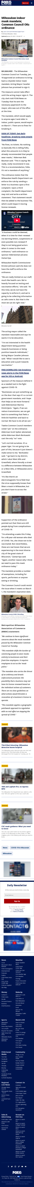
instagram (15, 1166)
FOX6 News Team (21, 1093)
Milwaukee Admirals (4, 1040)
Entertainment (5, 971)
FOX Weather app (21, 974)
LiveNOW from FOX (20, 1035)
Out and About (20, 1003)
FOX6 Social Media (6, 1053)
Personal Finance (6, 1001)
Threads (3, 1066)
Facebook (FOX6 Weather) (6, 1074)
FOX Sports (19, 1041)
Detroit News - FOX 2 (5, 1096)
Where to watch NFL (20, 1120)
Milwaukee (7, 853)
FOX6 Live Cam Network (20, 971)
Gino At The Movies (19, 1010)
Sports (4, 1020)
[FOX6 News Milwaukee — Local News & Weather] (6, 3)
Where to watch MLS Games (20, 1156)
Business (4, 1003)
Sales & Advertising (6, 1116)
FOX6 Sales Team (6, 1119)
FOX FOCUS (4, 1125)
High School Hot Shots (6, 1033)
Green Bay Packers (7, 1026)
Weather (19, 960)
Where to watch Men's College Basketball (20, 1142)
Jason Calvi (6, 31)
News (15, 34)
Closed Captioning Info (21, 1105)
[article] (17, 735)
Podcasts (4, 973)
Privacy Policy (19, 910)
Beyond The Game (7, 1031)
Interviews (19, 1005)
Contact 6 (4, 995)
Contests (18, 1085)
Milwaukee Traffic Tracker (21, 1014)
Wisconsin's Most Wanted (6, 965)
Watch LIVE (20, 1020)
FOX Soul (18, 1043)
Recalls (3, 999)
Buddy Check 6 (20, 1063)
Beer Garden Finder (19, 1057)
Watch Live (25, 3)
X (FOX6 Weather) (6, 1078)
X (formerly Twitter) (4, 1071)
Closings (18, 978)
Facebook (4, 1059)
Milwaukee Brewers (4, 1023)
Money (4, 992)
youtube (22, 1166)
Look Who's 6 (20, 998)
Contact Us (20, 1082)
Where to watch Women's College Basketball (21, 1147)
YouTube (4, 1057)
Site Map (4, 987)
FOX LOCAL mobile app (4, 982)
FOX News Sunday (21, 1045)
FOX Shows (19, 1047)
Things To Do (20, 1055)
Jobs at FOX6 (19, 1095)
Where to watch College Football (20, 1124)
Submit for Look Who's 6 (20, 995)
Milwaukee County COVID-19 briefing (12, 614)
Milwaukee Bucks (6, 1037)
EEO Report (19, 1098)
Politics (3, 975)
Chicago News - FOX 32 (6, 1088)
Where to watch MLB (20, 1128)
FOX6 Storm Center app (19, 967)
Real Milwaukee (20, 1001)
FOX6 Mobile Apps (21, 1091)
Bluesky (3, 1068)
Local (3, 963)
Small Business (5, 1006)
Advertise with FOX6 (5, 1122)
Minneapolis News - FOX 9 (6, 1092)
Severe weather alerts (20, 963)
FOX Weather (19, 976)
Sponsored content (4, 1128)
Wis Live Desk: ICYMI (20, 1029)
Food (17, 1007)
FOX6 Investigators (7, 969)
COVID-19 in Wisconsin (20, 848)
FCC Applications (20, 1102)
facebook (8, 1166)
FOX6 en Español (6, 985)
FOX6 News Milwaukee (7, 34)
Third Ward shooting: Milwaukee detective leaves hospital (14, 746)
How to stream (20, 1022)
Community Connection (19, 1068)
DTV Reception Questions (20, 1109)
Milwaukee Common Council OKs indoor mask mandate (15, 59)
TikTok (3, 1063)
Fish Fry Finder (20, 1061)
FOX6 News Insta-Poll (6, 978)
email (25, 1166)
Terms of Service (18, 911)
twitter (11, 1166)
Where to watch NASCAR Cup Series (20, 1132)
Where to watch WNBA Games (20, 1152)
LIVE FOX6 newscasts (19, 1025)
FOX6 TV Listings (20, 1032)
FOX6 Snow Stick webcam (20, 984)
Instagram (4, 1061)
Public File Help (20, 1100)
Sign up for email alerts (20, 1088)
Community (20, 1052)
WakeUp (19, 992)
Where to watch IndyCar (20, 1137)
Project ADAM (20, 1065)
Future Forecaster (21, 981)
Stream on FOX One (20, 1116)
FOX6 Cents (4, 997)
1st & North (4, 1028)
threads (18, 1166)
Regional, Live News (5, 1083)
